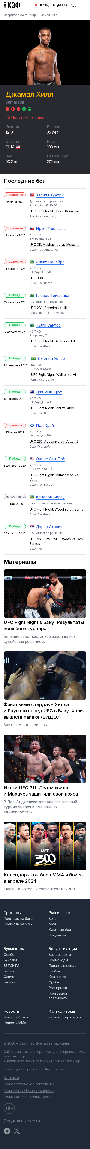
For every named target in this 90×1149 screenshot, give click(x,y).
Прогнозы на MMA (18, 924)
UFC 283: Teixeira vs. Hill (48, 308)
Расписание (59, 912)
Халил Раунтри (50, 195)
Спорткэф (11, 15)
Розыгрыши (58, 988)
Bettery (9, 971)
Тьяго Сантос (48, 325)
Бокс (52, 918)
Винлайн (10, 960)
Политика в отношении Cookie (28, 1097)
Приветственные (62, 966)
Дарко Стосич (49, 526)
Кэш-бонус (57, 977)
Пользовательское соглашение (29, 1084)
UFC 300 (36, 278)
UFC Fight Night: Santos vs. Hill (52, 341)
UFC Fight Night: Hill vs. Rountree (54, 211)
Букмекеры (14, 948)
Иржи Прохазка (51, 228)
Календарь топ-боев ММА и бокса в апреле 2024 (43, 878)
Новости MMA (15, 1023)
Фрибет (55, 982)
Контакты (11, 1077)
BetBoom (11, 982)
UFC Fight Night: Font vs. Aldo (52, 408)
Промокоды (58, 960)
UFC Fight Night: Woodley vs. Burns (56, 509)
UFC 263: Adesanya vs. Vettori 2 (54, 441)
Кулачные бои (60, 930)
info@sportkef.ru (51, 1069)
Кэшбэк (54, 971)
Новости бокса (16, 1017)
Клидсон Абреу (50, 497)
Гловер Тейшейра (52, 295)
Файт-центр (28, 15)
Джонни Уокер (51, 358)
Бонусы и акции (63, 948)
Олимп (9, 977)
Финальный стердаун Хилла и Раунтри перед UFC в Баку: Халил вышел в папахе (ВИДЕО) (45, 711)
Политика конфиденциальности (29, 1090)
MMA (52, 924)
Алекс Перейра (50, 262)
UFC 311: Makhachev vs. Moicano (55, 244)
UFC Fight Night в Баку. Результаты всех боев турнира (44, 626)
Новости (11, 1011)
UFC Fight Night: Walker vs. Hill (54, 375)
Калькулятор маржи (65, 1017)
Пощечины (57, 935)
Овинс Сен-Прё (50, 459)
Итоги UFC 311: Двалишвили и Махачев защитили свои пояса (41, 791)
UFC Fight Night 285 (53, 5)
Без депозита (60, 954)
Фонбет (10, 954)
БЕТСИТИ (11, 966)
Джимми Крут (49, 392)
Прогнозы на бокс (18, 918)
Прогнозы (12, 912)
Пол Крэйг (45, 425)
